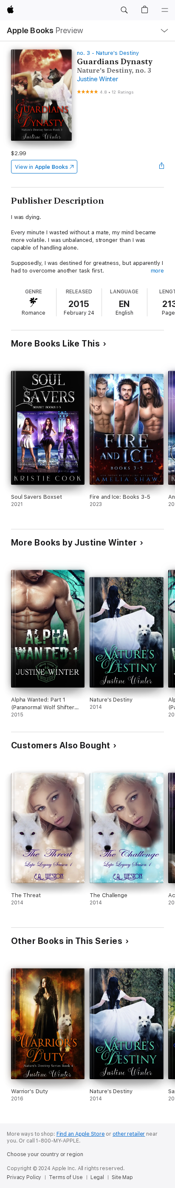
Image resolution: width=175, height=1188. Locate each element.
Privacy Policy (24, 1177)
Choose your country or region (45, 1154)
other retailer (129, 1134)
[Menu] (165, 10)
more (157, 270)
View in (41, 167)
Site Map (122, 1177)
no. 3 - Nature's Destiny (107, 53)
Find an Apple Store (80, 1134)
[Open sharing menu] (161, 166)
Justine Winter (97, 79)
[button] (124, 10)
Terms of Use (66, 1177)
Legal (97, 1177)
